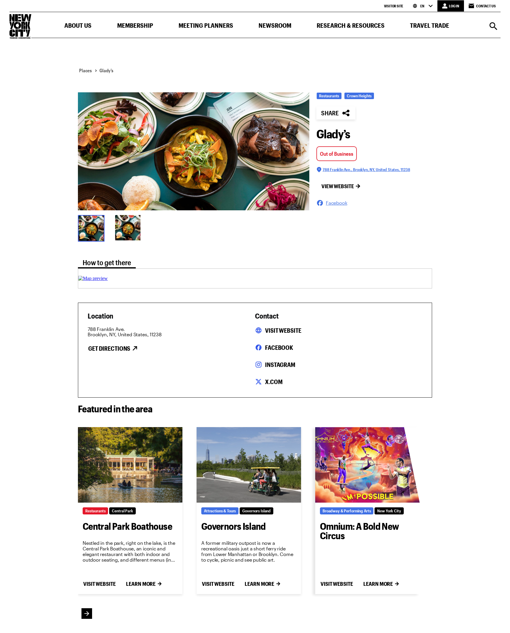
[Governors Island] (249, 465)
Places (85, 70)
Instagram (280, 364)
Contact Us (486, 6)
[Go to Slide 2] (130, 227)
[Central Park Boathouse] (130, 465)
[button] (77, 26)
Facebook (279, 347)
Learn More (141, 583)
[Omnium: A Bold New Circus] (367, 465)
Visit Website (283, 330)
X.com (273, 381)
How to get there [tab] (107, 262)
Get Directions (109, 348)
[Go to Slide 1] (92, 227)
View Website (337, 186)
